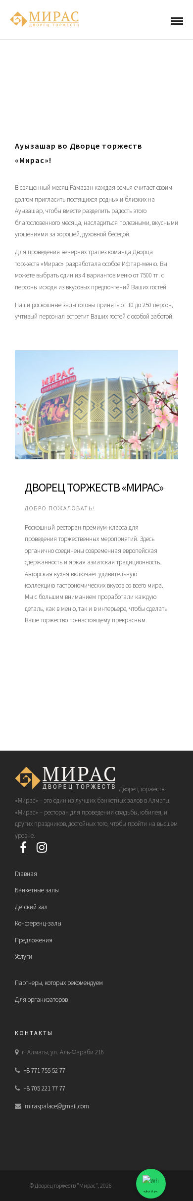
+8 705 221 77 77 (44, 1088)
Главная (26, 874)
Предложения (33, 940)
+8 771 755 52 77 (44, 1070)
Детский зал (31, 907)
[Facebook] (23, 847)
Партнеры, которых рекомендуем (59, 983)
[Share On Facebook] (16, 1180)
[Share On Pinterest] (44, 1180)
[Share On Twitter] (29, 1180)
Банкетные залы (37, 890)
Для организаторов (41, 999)
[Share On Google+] (59, 1180)
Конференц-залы (38, 923)
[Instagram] (42, 847)
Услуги (23, 956)
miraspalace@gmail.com (57, 1106)
